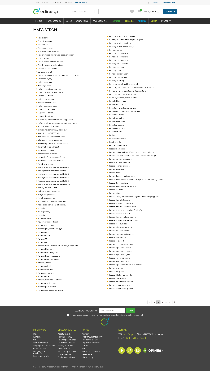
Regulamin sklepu (90, 340)
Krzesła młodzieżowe (117, 237)
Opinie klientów (64, 354)
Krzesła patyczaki (116, 268)
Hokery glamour (44, 86)
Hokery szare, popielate (47, 106)
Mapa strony (87, 357)
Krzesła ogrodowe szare (119, 261)
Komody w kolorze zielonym (120, 43)
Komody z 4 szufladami (118, 57)
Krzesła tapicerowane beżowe (121, 282)
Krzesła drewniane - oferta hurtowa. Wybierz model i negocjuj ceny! (136, 180)
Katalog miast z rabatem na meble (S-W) (54, 184)
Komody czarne (44, 263)
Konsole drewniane (116, 118)
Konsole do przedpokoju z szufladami (124, 111)
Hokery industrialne (45, 96)
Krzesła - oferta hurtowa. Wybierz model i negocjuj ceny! (131, 152)
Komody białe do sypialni (48, 253)
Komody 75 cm (44, 239)
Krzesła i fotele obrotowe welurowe (123, 220)
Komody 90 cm (44, 242)
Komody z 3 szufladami (118, 53)
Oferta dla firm (39, 348)
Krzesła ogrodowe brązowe (120, 251)
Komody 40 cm (44, 232)
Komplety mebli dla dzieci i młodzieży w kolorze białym (131, 87)
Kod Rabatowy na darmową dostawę (52, 201)
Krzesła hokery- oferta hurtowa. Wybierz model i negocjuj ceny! (134, 197)
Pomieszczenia (53, 21)
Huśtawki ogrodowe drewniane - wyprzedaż (55, 120)
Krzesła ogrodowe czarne (119, 258)
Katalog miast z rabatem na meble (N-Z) (53, 178)
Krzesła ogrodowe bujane (119, 254)
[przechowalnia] (133, 11)
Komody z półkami (116, 70)
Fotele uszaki (43, 45)
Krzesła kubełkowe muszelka (120, 227)
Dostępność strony (66, 357)
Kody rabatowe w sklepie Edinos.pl (52, 205)
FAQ (84, 348)
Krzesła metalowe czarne (119, 231)
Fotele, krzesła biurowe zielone (50, 62)
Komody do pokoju (45, 273)
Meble (38, 21)
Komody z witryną (116, 81)
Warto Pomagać (40, 343)
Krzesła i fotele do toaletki (119, 214)
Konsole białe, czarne (117, 101)
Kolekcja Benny (44, 212)
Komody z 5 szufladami (118, 60)
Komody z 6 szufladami (118, 64)
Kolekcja (41, 208)
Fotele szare (43, 38)
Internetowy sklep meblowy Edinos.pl (53, 143)
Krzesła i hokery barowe (118, 224)
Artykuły (85, 334)
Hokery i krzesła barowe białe (49, 89)
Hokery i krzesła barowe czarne (50, 92)
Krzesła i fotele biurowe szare (121, 203)
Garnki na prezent (45, 72)
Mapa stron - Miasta (91, 351)
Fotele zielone (43, 58)
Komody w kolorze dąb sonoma (122, 36)
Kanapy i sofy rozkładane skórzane (51, 157)
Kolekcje (142, 21)
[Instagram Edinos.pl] (129, 351)
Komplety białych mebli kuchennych (123, 84)
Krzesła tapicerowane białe (119, 285)
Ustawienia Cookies (66, 343)
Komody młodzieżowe (47, 283)
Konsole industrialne (117, 122)
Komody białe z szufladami (49, 259)
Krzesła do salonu (116, 173)
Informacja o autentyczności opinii (51, 137)
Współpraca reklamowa (44, 345)
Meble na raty (64, 348)
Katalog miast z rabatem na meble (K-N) (53, 174)
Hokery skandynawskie (47, 103)
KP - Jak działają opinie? (118, 145)
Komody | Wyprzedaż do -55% (50, 229)
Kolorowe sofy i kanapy (47, 225)
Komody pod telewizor (47, 287)
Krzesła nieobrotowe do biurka (121, 244)
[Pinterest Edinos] (137, 351)
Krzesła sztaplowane (117, 278)
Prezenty (166, 21)
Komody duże (43, 276)
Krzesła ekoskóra (116, 190)
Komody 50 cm (44, 236)
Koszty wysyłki (115, 142)
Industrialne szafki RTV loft (48, 133)
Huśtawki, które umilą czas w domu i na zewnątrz (57, 123)
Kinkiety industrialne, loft (47, 188)
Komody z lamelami (117, 67)
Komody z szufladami (118, 77)
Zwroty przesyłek (65, 345)
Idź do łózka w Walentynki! (48, 126)
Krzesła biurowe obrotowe (119, 162)
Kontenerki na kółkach (118, 139)
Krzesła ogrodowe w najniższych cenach (125, 265)
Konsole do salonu (116, 115)
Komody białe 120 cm (46, 249)
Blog (35, 334)
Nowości (115, 21)
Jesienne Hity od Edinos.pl (48, 147)
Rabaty (85, 345)
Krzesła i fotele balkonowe (119, 200)
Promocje (129, 21)
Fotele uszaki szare (45, 48)
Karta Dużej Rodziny (46, 164)
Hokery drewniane (45, 82)
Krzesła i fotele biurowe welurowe (122, 207)
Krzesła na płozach (116, 241)
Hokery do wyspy (45, 79)
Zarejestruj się (169, 2)
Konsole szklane (115, 132)
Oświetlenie (82, 21)
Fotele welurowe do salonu (49, 51)
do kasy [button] (169, 12)
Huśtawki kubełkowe (46, 116)
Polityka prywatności (67, 340)
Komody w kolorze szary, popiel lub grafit (126, 40)
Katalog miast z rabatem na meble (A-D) (53, 167)
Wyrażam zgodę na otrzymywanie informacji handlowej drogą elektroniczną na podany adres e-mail (106, 315)
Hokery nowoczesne (46, 99)
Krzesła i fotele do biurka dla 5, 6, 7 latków (125, 210)
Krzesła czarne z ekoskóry (119, 166)
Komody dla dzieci (45, 270)
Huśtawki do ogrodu (46, 113)
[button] (96, 11)
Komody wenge (115, 50)
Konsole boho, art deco (118, 105)
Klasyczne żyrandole (46, 195)
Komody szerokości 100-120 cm (51, 290)
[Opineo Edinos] (152, 351)
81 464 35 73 (129, 334)
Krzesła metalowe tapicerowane (121, 234)
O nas (37, 2)
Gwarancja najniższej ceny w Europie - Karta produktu (59, 75)
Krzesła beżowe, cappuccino (120, 159)
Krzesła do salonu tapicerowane (122, 176)
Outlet (154, 21)
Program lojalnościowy (92, 337)
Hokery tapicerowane (46, 109)
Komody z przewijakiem (118, 74)
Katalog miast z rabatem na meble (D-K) (53, 171)
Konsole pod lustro (117, 128)
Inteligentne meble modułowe (50, 140)
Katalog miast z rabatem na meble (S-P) (53, 181)
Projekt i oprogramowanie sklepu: (88, 367)
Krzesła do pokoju (116, 169)
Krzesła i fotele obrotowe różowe (122, 217)
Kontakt (45, 2)
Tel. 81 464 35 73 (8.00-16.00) (61, 2)
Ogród (69, 21)
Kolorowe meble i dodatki (48, 222)
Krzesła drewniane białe (118, 183)
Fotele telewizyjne (45, 41)
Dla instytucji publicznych (39, 352)
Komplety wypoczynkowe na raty (122, 94)
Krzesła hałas (114, 193)
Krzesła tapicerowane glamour (121, 289)
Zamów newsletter (86, 310)
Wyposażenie (99, 21)
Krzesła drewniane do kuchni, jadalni (123, 186)
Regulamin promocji (91, 343)
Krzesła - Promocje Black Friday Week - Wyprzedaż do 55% (133, 156)
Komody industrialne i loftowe (50, 280)
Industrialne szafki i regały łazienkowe (52, 130)
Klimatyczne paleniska (46, 198)
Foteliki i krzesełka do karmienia (50, 65)
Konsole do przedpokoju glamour (122, 108)
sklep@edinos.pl (80, 2)
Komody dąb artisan (46, 266)
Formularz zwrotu (41, 356)
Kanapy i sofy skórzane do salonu (51, 161)
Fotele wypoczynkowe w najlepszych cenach (56, 55)
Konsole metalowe (116, 125)
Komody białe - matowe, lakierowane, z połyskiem (58, 246)
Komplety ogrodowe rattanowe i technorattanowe (129, 91)
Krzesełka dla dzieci (117, 149)
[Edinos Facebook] (121, 351)
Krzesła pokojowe (116, 272)
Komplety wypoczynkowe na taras (123, 98)
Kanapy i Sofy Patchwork (47, 154)
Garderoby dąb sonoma (47, 69)
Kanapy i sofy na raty (46, 150)
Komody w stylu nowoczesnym (122, 47)
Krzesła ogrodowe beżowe (120, 248)
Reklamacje (87, 354)
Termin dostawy (65, 337)
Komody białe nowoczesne (49, 256)
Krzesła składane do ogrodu (120, 275)
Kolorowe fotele (44, 218)
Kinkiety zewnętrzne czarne (49, 191)
